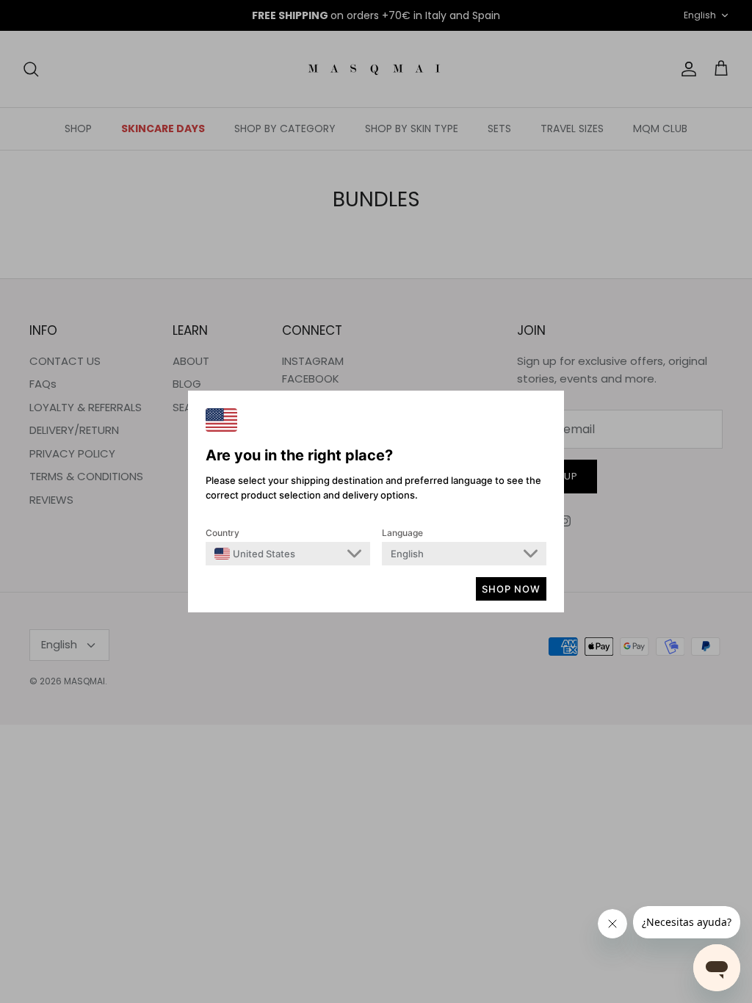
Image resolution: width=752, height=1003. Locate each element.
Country (222, 532)
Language (402, 532)
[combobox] (254, 553)
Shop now (511, 589)
